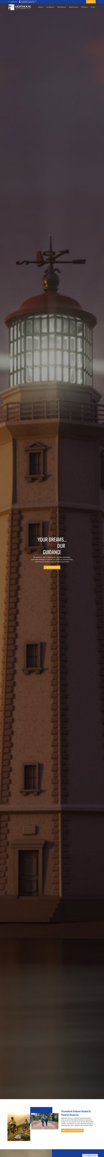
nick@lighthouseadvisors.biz (28, 2)
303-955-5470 (13, 1)
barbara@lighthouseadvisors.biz (28, 1)
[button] (40, 7)
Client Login (91, 1)
